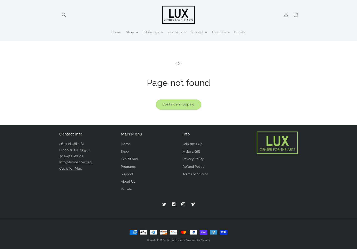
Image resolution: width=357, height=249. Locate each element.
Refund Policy (193, 166)
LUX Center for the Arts (171, 240)
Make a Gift (191, 151)
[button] (64, 14)
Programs (128, 166)
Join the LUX (192, 144)
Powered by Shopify (198, 240)
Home (125, 144)
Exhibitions (129, 159)
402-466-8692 (71, 156)
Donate (126, 189)
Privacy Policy (193, 159)
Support (127, 174)
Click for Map (70, 168)
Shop (125, 151)
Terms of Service (195, 174)
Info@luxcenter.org (75, 162)
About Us (128, 181)
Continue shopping (178, 104)
